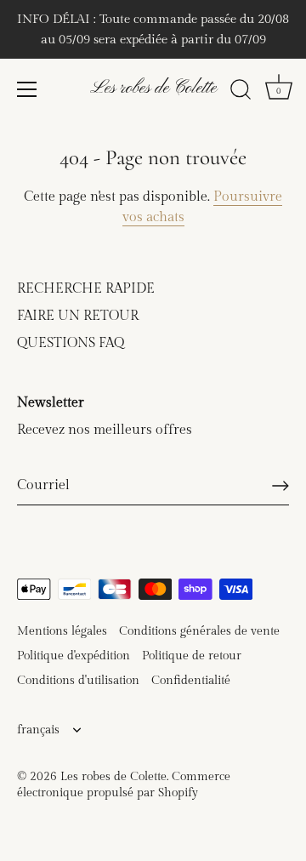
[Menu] (27, 89)
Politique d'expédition (73, 656)
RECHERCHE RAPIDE (86, 289)
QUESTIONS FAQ (70, 343)
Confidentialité (190, 680)
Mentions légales (62, 631)
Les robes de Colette (153, 88)
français (38, 730)
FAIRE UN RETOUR (78, 316)
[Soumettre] (280, 485)
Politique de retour (191, 656)
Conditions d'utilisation (78, 680)
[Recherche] (240, 92)
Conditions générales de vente (199, 631)
